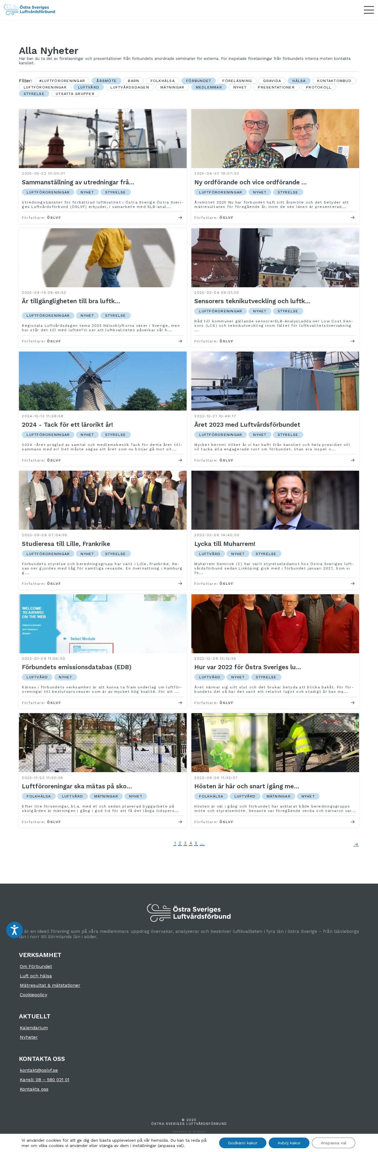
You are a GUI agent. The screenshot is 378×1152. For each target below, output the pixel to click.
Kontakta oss (34, 1089)
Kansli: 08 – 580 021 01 (44, 1079)
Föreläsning (237, 80)
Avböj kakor (289, 1142)
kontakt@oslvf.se (39, 1070)
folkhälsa (163, 80)
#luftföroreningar (62, 80)
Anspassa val (333, 1142)
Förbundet (198, 80)
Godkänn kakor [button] (243, 1142)
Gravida (272, 80)
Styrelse (34, 93)
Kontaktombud (334, 80)
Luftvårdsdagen (129, 87)
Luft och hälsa (36, 976)
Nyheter (29, 1037)
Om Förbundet (36, 966)
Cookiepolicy (33, 994)
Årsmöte (106, 80)
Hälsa (299, 80)
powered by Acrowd (189, 1131)
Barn (133, 80)
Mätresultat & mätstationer (50, 985)
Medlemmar (209, 87)
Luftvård (88, 87)
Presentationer (276, 87)
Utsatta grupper (75, 93)
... (202, 843)
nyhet (240, 87)
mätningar (172, 87)
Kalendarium (34, 1027)
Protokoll (318, 87)
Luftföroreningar (45, 87)
